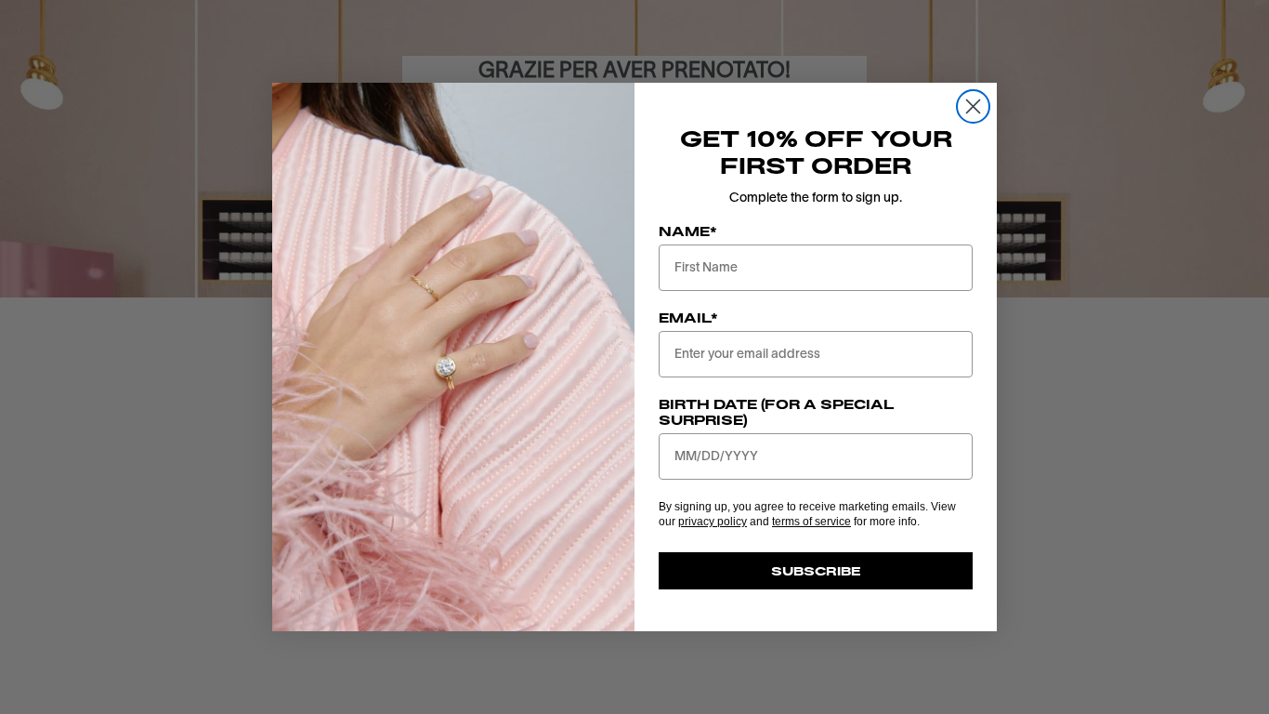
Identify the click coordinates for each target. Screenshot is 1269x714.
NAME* (688, 231)
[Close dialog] (973, 106)
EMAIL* (688, 317)
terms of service (811, 521)
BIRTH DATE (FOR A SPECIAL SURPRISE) (777, 412)
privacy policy (712, 521)
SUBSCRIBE (816, 570)
